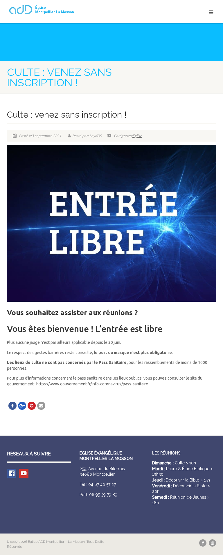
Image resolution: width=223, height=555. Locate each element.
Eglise (137, 135)
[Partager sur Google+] (22, 406)
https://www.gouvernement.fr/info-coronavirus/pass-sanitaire (92, 384)
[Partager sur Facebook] (12, 406)
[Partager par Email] (41, 406)
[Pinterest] (32, 406)
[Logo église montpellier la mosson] (57, 9)
